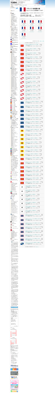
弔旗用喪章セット (13, 67)
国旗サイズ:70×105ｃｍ (13, 57)
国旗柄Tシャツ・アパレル (14, 145)
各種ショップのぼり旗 (13, 167)
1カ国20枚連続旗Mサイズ (14, 122)
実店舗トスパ (12, 15)
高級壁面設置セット (13, 90)
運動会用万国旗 (13, 203)
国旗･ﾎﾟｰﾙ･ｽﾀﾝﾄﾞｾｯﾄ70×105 (14, 87)
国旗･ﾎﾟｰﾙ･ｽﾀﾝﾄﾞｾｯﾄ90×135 (14, 88)
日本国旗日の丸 (13, 237)
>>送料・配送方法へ (21, 3)
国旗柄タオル (12, 137)
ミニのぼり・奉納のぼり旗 (15, 172)
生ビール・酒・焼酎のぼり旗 (14, 163)
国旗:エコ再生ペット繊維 (14, 56)
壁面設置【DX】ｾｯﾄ (13, 91)
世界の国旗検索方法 (13, 358)
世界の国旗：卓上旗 (13, 70)
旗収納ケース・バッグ (13, 219)
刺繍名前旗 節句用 (14, 223)
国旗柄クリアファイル (13, 140)
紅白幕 (12, 182)
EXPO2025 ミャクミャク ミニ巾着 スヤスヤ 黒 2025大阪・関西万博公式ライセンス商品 (14, 259)
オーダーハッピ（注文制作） (14, 31)
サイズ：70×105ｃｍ (40, 25)
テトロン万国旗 (13, 120)
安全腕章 (13, 225)
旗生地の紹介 (12, 357)
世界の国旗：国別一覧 (13, 69)
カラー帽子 (12, 200)
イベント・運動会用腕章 (14, 202)
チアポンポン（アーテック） (14, 209)
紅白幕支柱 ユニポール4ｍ (14, 186)
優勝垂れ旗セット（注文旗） (14, 30)
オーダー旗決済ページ (15, 239)
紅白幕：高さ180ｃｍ (13, 190)
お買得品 (13, 230)
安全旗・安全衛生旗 (14, 191)
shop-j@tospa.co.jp (13, 323)
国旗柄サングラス (13, 130)
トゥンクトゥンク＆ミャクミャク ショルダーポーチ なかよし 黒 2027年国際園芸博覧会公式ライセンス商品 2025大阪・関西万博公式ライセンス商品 (14, 250)
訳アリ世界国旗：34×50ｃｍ (14, 232)
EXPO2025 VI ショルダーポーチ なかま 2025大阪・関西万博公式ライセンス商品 (14, 247)
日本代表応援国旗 (13, 63)
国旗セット (12, 53)
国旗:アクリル (12, 55)
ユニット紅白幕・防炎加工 (14, 183)
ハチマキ (12, 199)
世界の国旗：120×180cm (14, 84)
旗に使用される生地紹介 (14, 19)
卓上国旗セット (13, 62)
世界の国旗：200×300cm (14, 86)
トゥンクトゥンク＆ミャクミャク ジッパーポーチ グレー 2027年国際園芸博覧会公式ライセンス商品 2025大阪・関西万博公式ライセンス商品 (14, 283)
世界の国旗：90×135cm (13, 82)
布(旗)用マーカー (13, 147)
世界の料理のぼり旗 (13, 159)
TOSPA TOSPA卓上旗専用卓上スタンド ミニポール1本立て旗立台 (14, 256)
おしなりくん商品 (14, 226)
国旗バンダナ (12, 129)
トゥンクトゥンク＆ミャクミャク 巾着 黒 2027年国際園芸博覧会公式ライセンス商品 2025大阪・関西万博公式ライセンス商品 (14, 287)
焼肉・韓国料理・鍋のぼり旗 (14, 160)
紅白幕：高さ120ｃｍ (13, 189)
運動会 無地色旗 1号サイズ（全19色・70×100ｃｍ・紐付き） (14, 261)
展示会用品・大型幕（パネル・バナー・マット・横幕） (14, 180)
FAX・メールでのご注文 (14, 36)
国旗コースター (13, 134)
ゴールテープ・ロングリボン (14, 206)
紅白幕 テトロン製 (13, 184)
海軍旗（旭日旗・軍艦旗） (14, 194)
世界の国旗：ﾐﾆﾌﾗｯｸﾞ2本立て (14, 72)
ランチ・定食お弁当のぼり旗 (14, 158)
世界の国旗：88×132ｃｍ (14, 234)
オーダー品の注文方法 (13, 359)
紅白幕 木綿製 (13, 185)
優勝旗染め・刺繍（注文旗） (14, 29)
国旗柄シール (12, 138)
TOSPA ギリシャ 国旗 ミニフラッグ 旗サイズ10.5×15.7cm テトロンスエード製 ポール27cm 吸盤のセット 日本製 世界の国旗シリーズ (14, 271)
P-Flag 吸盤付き (13, 76)
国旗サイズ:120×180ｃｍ (14, 59)
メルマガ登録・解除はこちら (14, 353)
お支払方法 (12, 22)
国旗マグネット (13, 135)
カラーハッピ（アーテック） (14, 208)
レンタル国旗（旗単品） (14, 114)
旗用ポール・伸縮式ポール (14, 64)
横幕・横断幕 (12, 168)
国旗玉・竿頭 (12, 217)
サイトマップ (12, 361)
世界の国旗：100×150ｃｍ (14, 235)
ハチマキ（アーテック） (14, 210)
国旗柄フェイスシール (13, 141)
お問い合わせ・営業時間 (14, 362)
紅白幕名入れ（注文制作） (14, 32)
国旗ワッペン (12, 131)
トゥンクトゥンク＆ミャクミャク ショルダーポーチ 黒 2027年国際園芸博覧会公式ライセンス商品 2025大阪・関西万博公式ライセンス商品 (14, 267)
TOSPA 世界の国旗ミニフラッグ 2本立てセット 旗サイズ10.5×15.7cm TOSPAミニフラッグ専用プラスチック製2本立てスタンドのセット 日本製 (14, 298)
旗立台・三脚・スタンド (14, 218)
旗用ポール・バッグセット (14, 95)
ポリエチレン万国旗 (13, 121)
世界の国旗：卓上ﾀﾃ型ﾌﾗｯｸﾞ (14, 73)
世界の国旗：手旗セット (14, 236)
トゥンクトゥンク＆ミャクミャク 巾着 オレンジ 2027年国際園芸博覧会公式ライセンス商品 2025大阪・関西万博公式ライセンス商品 (14, 279)
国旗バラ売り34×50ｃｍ (14, 125)
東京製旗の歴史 (13, 17)
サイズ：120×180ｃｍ (40, 31)
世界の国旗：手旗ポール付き (14, 77)
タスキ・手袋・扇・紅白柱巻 (14, 201)
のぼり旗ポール (13, 170)
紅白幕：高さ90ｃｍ (13, 188)
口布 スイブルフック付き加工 (14, 35)
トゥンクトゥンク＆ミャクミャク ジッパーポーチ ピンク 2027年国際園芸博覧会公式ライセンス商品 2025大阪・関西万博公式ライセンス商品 (14, 304)
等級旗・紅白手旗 (13, 204)
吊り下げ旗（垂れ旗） (14, 173)
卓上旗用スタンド (13, 215)
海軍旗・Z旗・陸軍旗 (14, 193)
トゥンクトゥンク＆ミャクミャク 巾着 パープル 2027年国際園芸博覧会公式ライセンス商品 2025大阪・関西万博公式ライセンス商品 (14, 291)
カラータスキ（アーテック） (14, 211)
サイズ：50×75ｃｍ (32, 25)
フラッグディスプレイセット (14, 89)
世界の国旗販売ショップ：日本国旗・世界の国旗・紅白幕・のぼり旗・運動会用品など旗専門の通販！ (21, 0)
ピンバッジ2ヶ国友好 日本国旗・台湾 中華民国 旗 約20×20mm (14, 264)
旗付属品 (13, 214)
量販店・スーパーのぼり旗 (14, 166)
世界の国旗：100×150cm (14, 83)
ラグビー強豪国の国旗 (13, 93)
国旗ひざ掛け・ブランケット (14, 133)
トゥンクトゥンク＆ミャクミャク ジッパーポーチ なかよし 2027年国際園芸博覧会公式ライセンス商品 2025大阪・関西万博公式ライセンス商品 (14, 243)
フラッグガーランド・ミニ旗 (14, 124)
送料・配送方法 (13, 23)
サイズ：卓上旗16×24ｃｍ (23, 25)
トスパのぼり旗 (13, 156)
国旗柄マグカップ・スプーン (14, 142)
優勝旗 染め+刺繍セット (14, 360)
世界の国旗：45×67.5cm (14, 80)
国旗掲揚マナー (13, 18)
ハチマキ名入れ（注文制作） (14, 33)
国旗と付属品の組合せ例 (14, 20)
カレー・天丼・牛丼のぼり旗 (14, 162)
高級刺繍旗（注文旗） (13, 28)
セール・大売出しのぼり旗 (14, 165)
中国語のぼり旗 (13, 169)
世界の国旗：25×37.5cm (14, 79)
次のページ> (37, 42)
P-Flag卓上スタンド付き (14, 75)
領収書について (13, 24)
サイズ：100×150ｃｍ (32, 31)
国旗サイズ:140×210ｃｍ (14, 60)
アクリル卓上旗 (13, 231)
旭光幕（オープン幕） (13, 207)
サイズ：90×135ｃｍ (24, 31)
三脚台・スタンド (13, 66)
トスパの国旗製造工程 (13, 16)
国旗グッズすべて (13, 128)
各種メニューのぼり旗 (13, 161)
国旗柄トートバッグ (13, 144)
